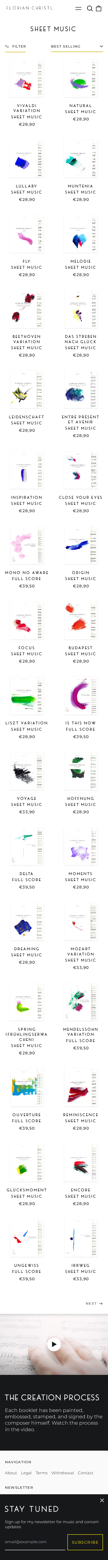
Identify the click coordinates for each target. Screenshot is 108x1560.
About (11, 1472)
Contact (85, 1472)
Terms (41, 1472)
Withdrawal (62, 1472)
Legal (26, 1472)
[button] (89, 8)
